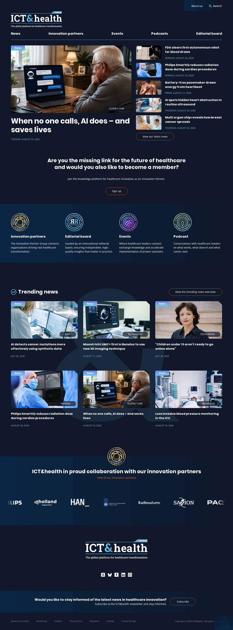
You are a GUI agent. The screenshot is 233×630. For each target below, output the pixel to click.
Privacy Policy (75, 621)
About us (197, 6)
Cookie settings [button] (128, 621)
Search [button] (217, 6)
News (15, 33)
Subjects (58, 621)
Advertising (41, 621)
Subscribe (183, 601)
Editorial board (209, 33)
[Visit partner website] (30, 503)
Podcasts (159, 33)
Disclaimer (94, 621)
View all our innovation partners (116, 477)
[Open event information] (223, 620)
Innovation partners (66, 33)
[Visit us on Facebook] (116, 575)
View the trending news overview (195, 292)
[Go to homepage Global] (36, 19)
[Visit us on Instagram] (130, 575)
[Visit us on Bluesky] (110, 575)
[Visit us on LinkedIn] (123, 575)
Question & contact (20, 621)
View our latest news (155, 136)
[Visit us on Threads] (103, 575)
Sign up (116, 191)
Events (117, 33)
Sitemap (110, 621)
